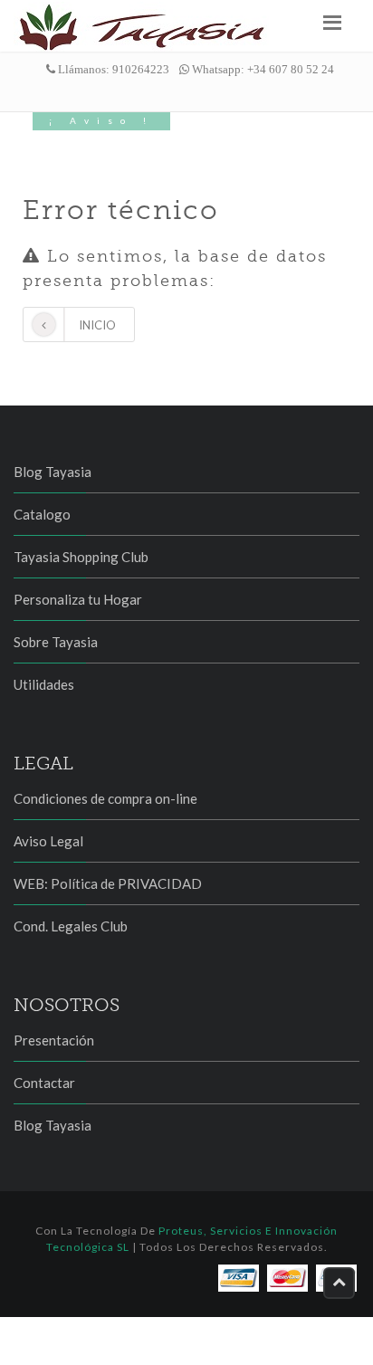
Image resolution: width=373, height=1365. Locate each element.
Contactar (44, 1082)
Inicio (97, 325)
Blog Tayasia (52, 471)
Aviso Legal (48, 841)
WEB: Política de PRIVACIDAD (108, 883)
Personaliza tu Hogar (78, 599)
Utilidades (44, 684)
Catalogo (42, 514)
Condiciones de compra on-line (105, 798)
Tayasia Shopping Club (81, 557)
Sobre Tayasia (56, 642)
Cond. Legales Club (71, 926)
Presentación (54, 1040)
